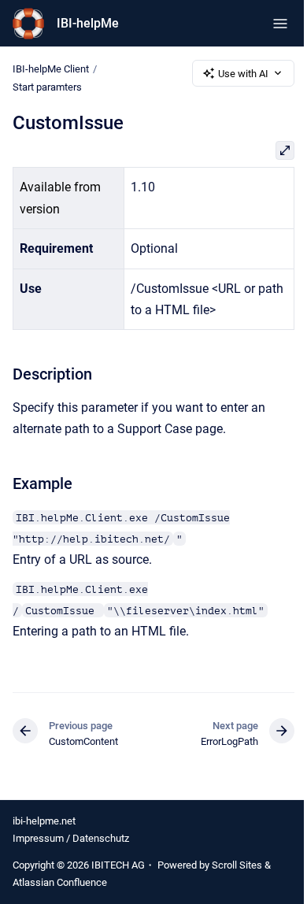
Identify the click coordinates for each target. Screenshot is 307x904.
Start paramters (47, 87)
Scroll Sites (237, 865)
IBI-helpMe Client (51, 69)
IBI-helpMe (88, 23)
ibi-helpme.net (44, 821)
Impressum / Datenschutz (71, 838)
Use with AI (243, 74)
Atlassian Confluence (60, 882)
